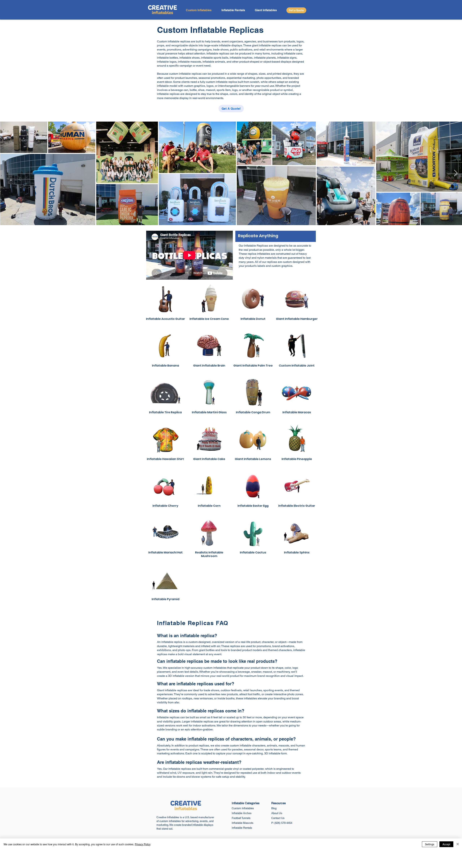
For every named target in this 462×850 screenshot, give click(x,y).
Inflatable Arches (242, 813)
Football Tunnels (241, 818)
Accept (446, 844)
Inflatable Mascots (242, 822)
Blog (273, 808)
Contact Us (278, 818)
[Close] (458, 844)
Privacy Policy (143, 844)
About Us (276, 813)
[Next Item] (456, 173)
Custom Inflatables (243, 808)
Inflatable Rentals (242, 827)
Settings (429, 844)
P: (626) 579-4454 (281, 822)
